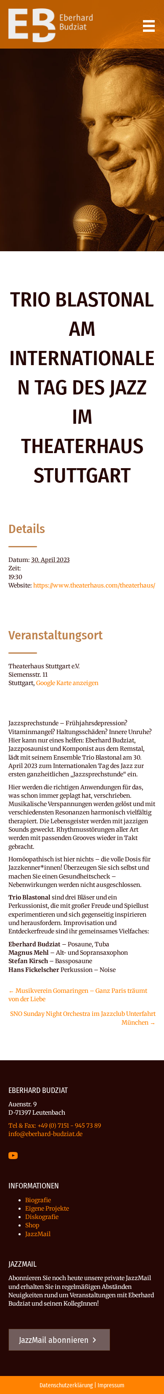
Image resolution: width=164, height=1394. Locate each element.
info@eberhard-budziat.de (45, 1134)
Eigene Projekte (47, 1208)
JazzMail (37, 1234)
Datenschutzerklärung (66, 1385)
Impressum (111, 1385)
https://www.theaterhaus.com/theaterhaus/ (94, 585)
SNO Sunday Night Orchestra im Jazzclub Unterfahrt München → (83, 1018)
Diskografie (41, 1217)
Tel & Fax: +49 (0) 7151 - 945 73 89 (54, 1125)
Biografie (38, 1200)
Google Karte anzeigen (67, 683)
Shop (32, 1225)
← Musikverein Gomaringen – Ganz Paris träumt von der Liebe (77, 995)
